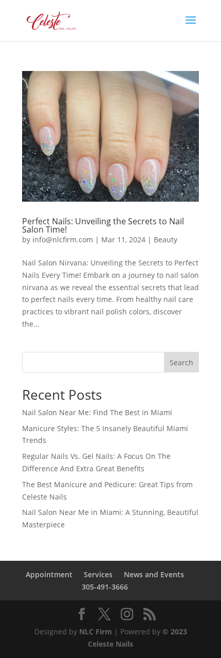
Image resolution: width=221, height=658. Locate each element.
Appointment (49, 574)
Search (181, 362)
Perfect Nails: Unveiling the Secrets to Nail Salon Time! (103, 225)
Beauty (165, 239)
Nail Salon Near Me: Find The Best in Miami (97, 412)
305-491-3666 (105, 587)
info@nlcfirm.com (62, 239)
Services (98, 574)
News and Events (154, 574)
